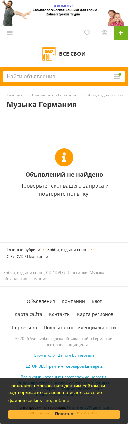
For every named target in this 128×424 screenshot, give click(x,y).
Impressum (24, 327)
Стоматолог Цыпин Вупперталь (64, 355)
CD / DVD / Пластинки (27, 256)
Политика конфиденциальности (80, 327)
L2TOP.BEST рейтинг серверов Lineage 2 (64, 366)
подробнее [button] (57, 400)
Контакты (60, 314)
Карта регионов (95, 314)
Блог (97, 301)
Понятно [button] (64, 414)
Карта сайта (28, 314)
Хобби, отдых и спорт (67, 249)
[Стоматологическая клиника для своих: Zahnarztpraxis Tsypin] (64, 12)
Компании (73, 301)
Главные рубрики (23, 249)
